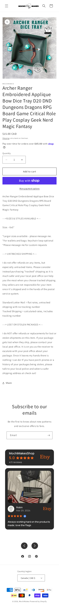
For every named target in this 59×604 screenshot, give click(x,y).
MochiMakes (24, 601)
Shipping (5, 138)
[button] (6, 5)
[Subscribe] (48, 435)
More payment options (30, 188)
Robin (19, 507)
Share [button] (9, 382)
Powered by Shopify (38, 601)
